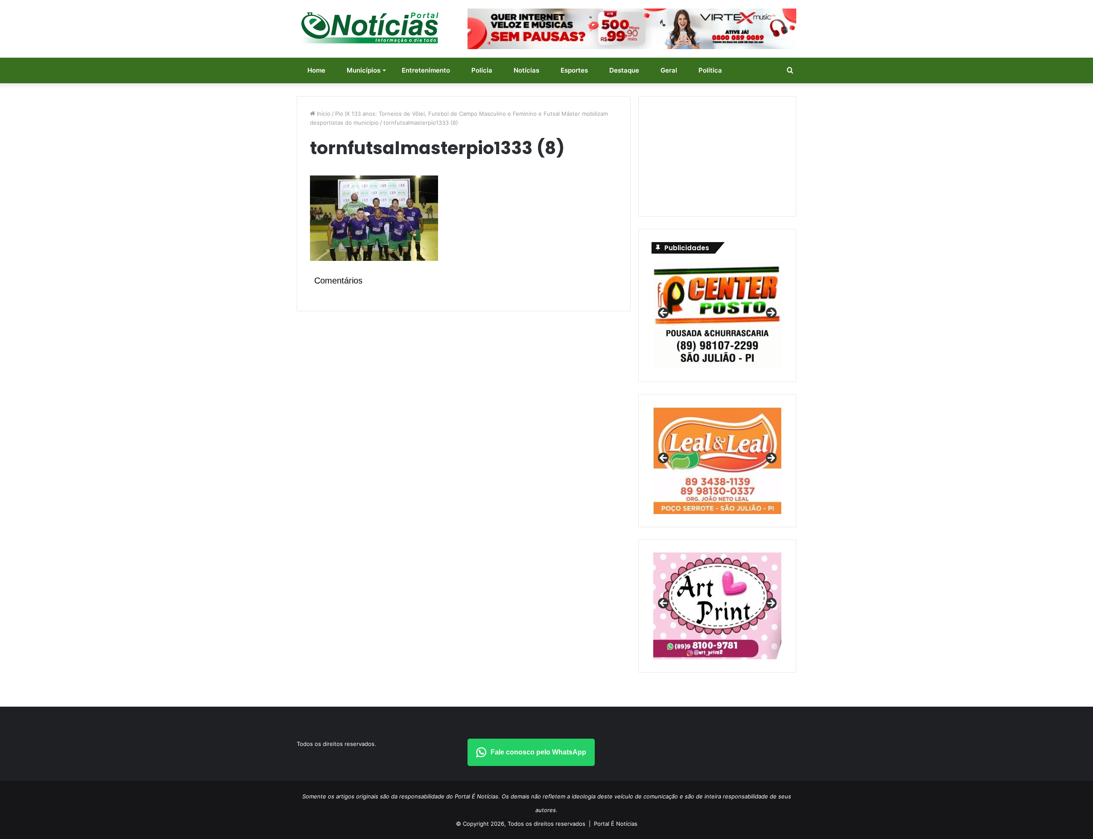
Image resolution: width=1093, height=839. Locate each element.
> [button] (770, 313)
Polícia (481, 70)
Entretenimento (426, 70)
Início (322, 113)
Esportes (574, 70)
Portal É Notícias (615, 823)
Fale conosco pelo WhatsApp (538, 752)
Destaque (624, 70)
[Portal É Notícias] (370, 28)
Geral (668, 70)
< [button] (664, 313)
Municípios (363, 70)
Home (316, 70)
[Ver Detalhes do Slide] (717, 606)
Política (710, 70)
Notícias (526, 70)
